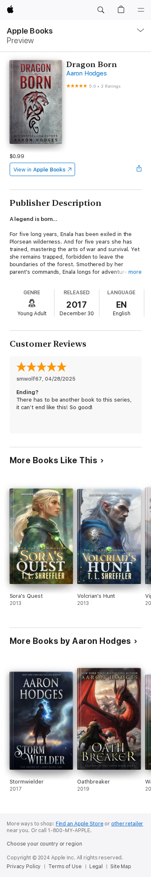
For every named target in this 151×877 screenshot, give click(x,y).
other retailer (127, 824)
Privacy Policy (24, 866)
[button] (101, 10)
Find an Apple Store (80, 824)
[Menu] (141, 10)
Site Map (120, 866)
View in (39, 169)
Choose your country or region (44, 844)
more (135, 272)
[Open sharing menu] (138, 169)
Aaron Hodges (86, 73)
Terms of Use (65, 866)
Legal (96, 866)
